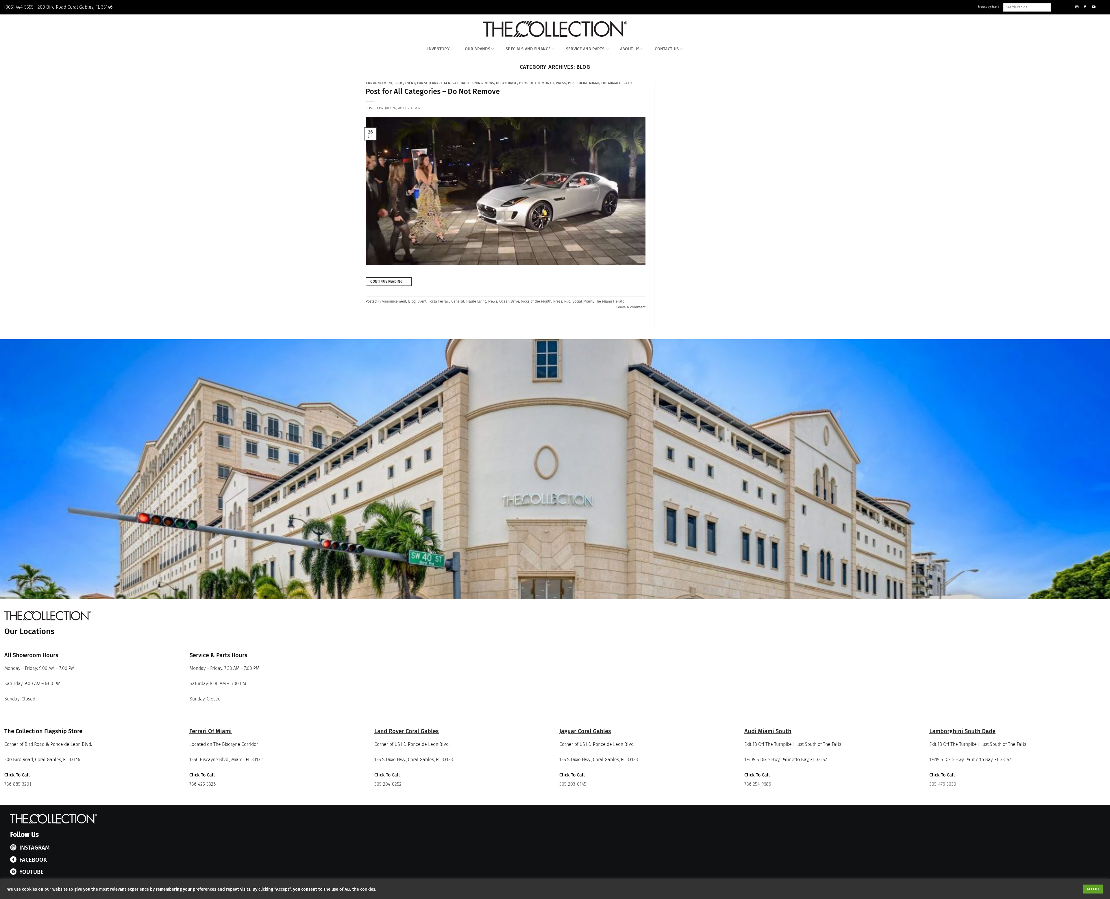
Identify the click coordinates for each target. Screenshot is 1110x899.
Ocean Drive (506, 83)
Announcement (379, 83)
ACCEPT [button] (1093, 889)
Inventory (438, 49)
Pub (571, 83)
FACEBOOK (33, 859)
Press (561, 83)
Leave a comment (630, 307)
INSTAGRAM (34, 847)
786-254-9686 (757, 784)
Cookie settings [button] (1063, 889)
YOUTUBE (31, 871)
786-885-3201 (17, 784)
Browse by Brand (988, 7)
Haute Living (472, 83)
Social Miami (588, 83)
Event (410, 83)
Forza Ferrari (429, 83)
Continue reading (388, 281)
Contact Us (667, 49)
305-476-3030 (942, 784)
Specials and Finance (528, 49)
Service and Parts (585, 49)
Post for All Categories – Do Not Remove (433, 91)
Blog (399, 83)
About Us (629, 49)
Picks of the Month (536, 83)
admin (415, 108)
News (489, 83)
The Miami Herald (616, 83)
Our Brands (477, 49)
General (451, 83)
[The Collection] (555, 29)
